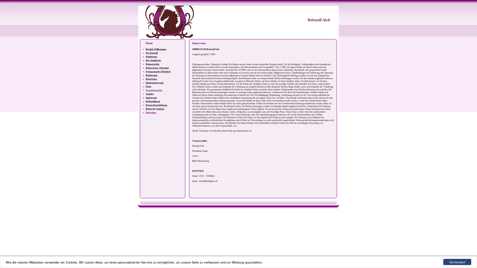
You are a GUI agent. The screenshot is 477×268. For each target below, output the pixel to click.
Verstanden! (457, 262)
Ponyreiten (151, 112)
